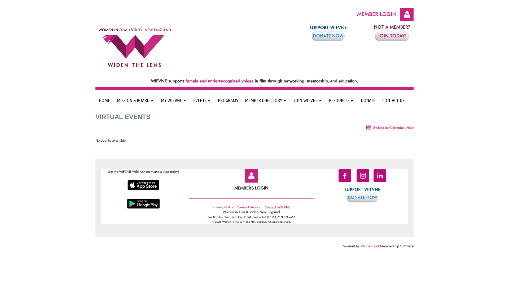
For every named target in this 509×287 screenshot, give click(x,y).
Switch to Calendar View (393, 127)
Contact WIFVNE (278, 207)
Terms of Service (248, 207)
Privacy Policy (222, 207)
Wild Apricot (370, 246)
